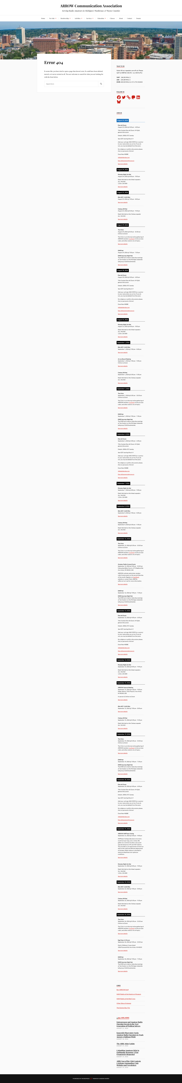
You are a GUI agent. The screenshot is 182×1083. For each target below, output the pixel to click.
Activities (77, 18)
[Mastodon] (133, 97)
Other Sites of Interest (124, 1003)
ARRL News (125, 1017)
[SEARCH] (101, 84)
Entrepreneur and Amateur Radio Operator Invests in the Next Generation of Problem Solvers (129, 1024)
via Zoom (132, 239)
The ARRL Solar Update (126, 1044)
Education (101, 18)
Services (89, 18)
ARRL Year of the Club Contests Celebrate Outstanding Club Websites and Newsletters (129, 1063)
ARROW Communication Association (91, 5)
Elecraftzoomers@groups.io (126, 160)
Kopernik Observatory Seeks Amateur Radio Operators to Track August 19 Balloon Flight (130, 1035)
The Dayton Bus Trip (123, 1008)
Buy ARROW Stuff (123, 990)
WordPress (86, 1078)
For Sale (52, 18)
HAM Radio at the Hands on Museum (129, 994)
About (121, 18)
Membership (64, 18)
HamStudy (136, 577)
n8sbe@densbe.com (124, 157)
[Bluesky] (119, 102)
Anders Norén (104, 1078)
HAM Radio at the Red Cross (126, 999)
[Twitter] (123, 97)
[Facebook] (119, 97)
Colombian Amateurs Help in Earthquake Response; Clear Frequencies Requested (128, 1052)
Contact (129, 18)
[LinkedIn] (138, 97)
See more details (122, 164)
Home (43, 18)
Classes (112, 18)
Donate (138, 18)
